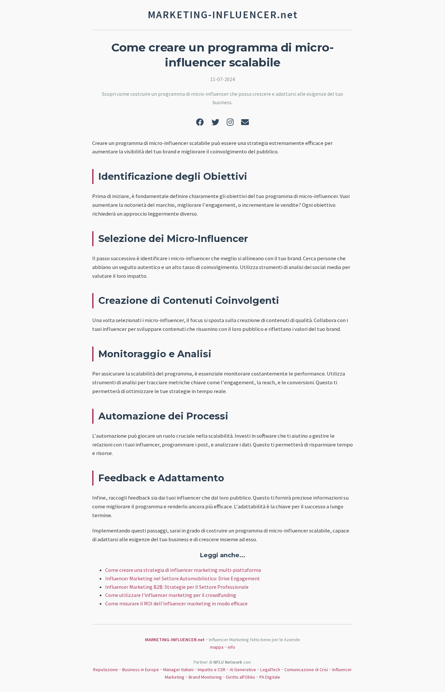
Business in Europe (140, 669)
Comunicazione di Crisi (306, 669)
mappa (216, 647)
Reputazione (105, 669)
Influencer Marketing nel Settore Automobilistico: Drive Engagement (182, 578)
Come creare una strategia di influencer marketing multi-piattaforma (183, 570)
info (231, 647)
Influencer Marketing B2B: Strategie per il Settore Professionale (177, 587)
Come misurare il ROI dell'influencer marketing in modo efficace (176, 603)
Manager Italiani (178, 669)
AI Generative (243, 669)
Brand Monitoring (205, 677)
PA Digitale (269, 677)
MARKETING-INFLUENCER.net (175, 640)
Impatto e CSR (211, 669)
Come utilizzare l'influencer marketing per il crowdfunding (170, 595)
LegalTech (270, 669)
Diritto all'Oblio (240, 677)
